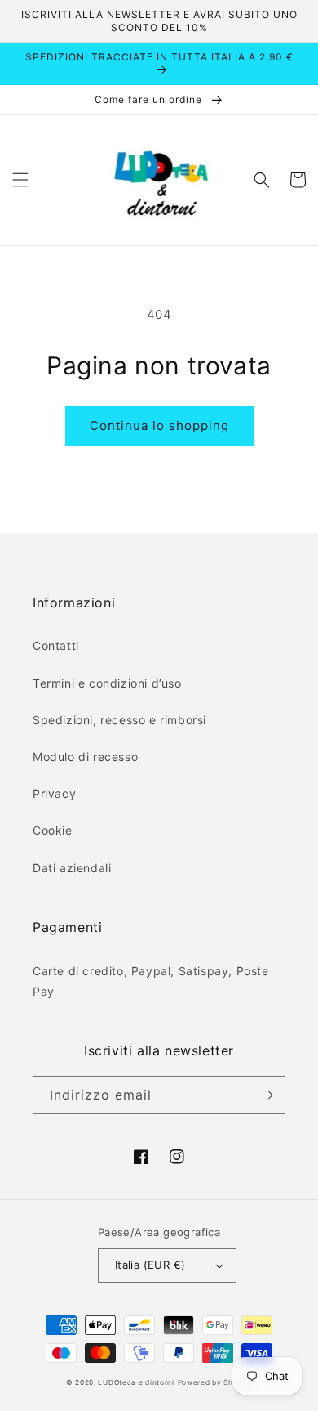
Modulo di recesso (85, 757)
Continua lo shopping (159, 425)
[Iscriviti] (267, 1095)
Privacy (54, 793)
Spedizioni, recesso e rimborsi (119, 720)
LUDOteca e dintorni (136, 1382)
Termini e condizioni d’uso (107, 683)
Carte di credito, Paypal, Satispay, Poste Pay (151, 981)
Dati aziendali (72, 868)
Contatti (56, 645)
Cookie (53, 830)
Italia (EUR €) (150, 1264)
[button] (20, 180)
